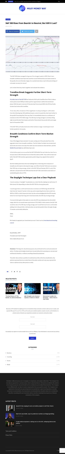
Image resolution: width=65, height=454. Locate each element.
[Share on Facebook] (4, 81)
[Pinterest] (4, 89)
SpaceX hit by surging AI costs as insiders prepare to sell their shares (34, 406)
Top (58, 450)
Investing (9, 356)
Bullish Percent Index (15, 148)
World (8, 364)
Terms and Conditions (11, 431)
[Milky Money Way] (32, 8)
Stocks (8, 19)
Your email (32, 324)
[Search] (58, 1)
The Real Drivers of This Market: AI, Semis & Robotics (13, 296)
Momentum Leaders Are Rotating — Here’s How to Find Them (50, 297)
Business (9, 353)
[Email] (4, 93)
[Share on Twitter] (4, 85)
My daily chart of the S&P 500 (18, 99)
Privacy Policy (9, 435)
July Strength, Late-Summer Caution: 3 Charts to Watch (32, 296)
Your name (32, 317)
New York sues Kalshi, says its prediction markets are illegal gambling (28, 1)
